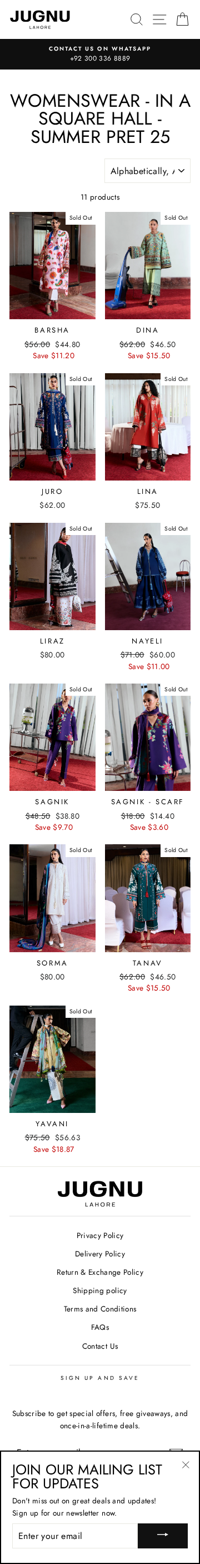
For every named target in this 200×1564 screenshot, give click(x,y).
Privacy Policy (100, 1235)
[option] (100, 54)
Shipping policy (100, 1290)
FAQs (100, 1327)
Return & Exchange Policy (100, 1272)
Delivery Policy (100, 1253)
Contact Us (100, 1346)
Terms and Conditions (100, 1308)
